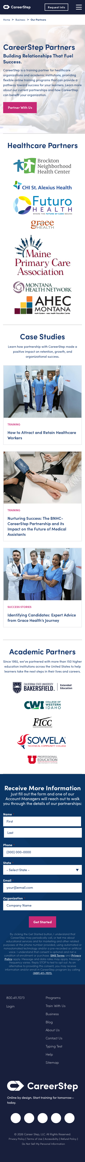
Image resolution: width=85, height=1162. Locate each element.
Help (49, 1054)
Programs (53, 998)
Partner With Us (20, 107)
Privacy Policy (17, 1138)
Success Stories (19, 607)
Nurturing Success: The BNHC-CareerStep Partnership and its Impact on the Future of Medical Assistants (37, 526)
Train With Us (55, 1006)
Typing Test (54, 1046)
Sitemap (52, 1062)
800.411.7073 (15, 998)
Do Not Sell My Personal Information (43, 1143)
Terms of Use (34, 1138)
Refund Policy (68, 1138)
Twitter (29, 1118)
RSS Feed (70, 1120)
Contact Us (54, 1038)
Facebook (16, 1118)
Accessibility (51, 1138)
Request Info (56, 7)
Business (52, 1014)
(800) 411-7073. (42, 973)
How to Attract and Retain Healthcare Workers (42, 434)
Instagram (43, 1118)
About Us (53, 1030)
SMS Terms (57, 955)
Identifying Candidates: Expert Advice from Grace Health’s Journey (42, 617)
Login (10, 1006)
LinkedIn (56, 1118)
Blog (49, 1022)
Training (14, 424)
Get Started (42, 921)
